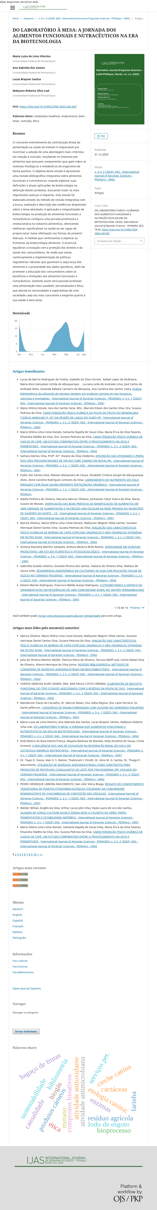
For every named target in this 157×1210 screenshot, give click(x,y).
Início (16, 18)
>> (41, 854)
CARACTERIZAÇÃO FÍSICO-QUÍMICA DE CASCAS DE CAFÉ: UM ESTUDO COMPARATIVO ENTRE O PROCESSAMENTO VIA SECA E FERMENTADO (81, 441)
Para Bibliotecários (23, 972)
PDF (102, 136)
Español (18, 920)
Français (18, 926)
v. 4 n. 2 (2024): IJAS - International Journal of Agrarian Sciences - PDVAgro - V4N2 (84, 18)
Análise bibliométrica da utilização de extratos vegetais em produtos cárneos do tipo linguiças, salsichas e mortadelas (81, 393)
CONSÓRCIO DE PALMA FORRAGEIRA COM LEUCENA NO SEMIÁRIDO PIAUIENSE (93, 707)
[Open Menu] (12, 7)
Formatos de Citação (109, 241)
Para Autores (20, 966)
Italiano (17, 932)
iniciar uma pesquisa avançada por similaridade (69, 616)
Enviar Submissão (26, 1031)
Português (19, 938)
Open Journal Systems (27, 988)
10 (34, 854)
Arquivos (29, 18)
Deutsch (18, 909)
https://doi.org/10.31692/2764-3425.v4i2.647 (48, 106)
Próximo (135, 607)
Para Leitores (20, 960)
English (17, 915)
